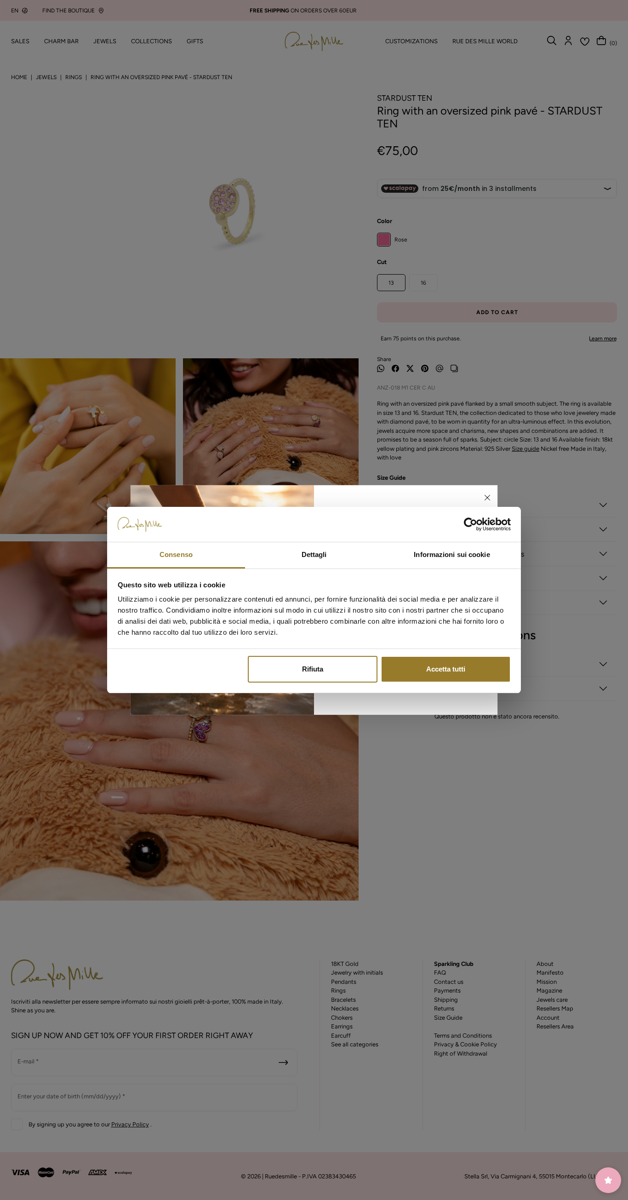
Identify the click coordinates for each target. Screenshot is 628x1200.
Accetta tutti (445, 669)
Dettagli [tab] (314, 554)
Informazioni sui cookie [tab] (452, 554)
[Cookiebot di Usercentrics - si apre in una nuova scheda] (470, 524)
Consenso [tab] (176, 554)
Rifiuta (312, 669)
